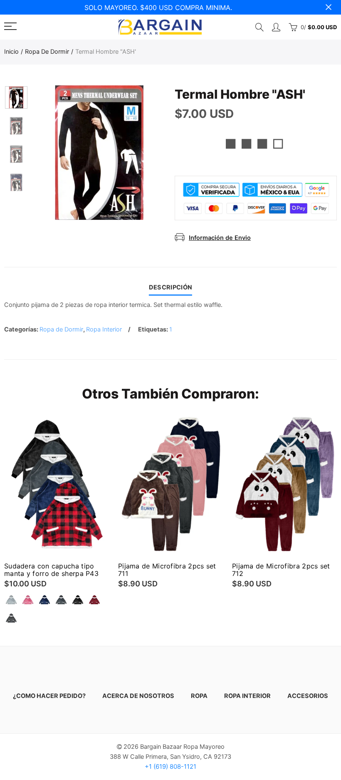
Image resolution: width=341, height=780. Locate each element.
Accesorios (307, 696)
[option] (99, 152)
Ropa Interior (104, 329)
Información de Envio (220, 238)
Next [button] (144, 152)
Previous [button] (55, 152)
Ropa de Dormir (47, 51)
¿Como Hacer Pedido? (49, 696)
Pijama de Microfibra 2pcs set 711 (167, 569)
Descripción (170, 287)
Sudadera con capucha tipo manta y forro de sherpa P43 (51, 569)
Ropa (199, 696)
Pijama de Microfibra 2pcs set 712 (281, 569)
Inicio (11, 51)
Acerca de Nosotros (138, 696)
